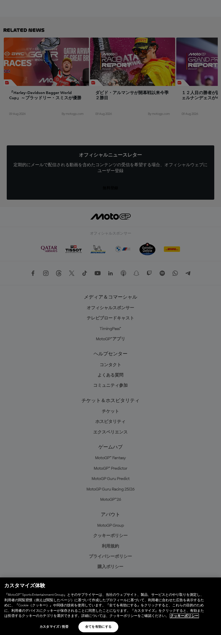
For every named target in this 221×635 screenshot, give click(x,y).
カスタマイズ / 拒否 (54, 627)
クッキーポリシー (184, 616)
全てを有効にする (98, 627)
